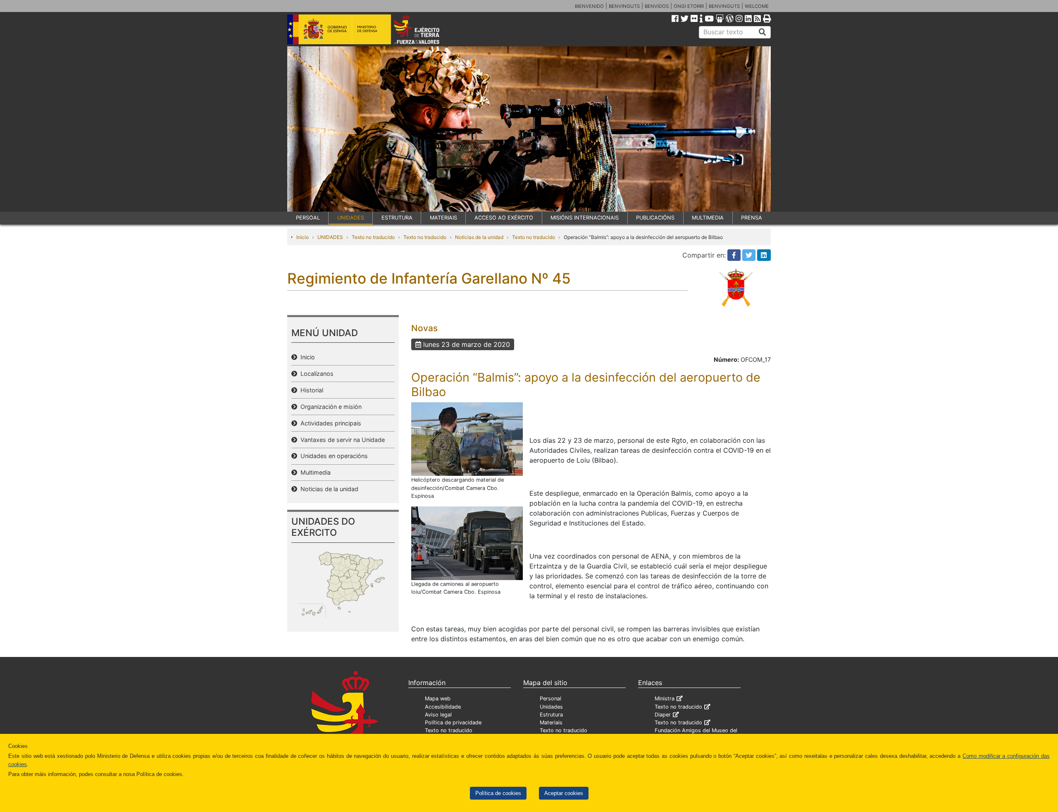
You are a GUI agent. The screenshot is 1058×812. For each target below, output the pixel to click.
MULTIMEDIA (708, 218)
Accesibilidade (443, 707)
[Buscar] (762, 32)
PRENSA (751, 218)
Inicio (302, 237)
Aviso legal (438, 715)
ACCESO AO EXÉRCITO (503, 218)
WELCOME (757, 6)
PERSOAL (308, 218)
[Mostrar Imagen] (467, 439)
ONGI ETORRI (689, 6)
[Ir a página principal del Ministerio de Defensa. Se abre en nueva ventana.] (339, 28)
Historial (310, 390)
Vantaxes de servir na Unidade (341, 439)
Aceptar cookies (563, 793)
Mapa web (437, 698)
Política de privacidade (453, 722)
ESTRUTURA (396, 218)
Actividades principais (329, 423)
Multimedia (314, 472)
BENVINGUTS (624, 6)
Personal (550, 698)
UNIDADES (350, 218)
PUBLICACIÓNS (655, 218)
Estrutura (551, 715)
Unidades (551, 707)
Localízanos (315, 373)
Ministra (664, 698)
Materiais (551, 722)
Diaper (663, 715)
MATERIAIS (443, 218)
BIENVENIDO (589, 6)
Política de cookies (498, 793)
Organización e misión (329, 406)
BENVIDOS (657, 6)
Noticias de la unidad (479, 237)
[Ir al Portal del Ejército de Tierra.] (426, 28)
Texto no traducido (373, 237)
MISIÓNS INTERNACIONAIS (584, 218)
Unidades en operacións (332, 455)
